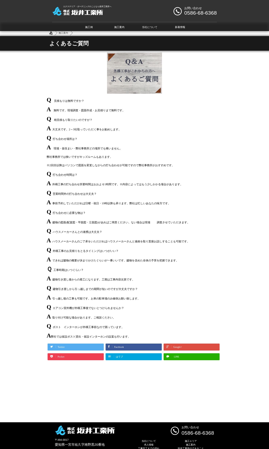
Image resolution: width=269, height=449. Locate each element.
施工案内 (119, 27)
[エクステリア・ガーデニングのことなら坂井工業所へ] (77, 14)
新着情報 (180, 27)
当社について (149, 27)
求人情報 (149, 444)
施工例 (89, 27)
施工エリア (191, 441)
